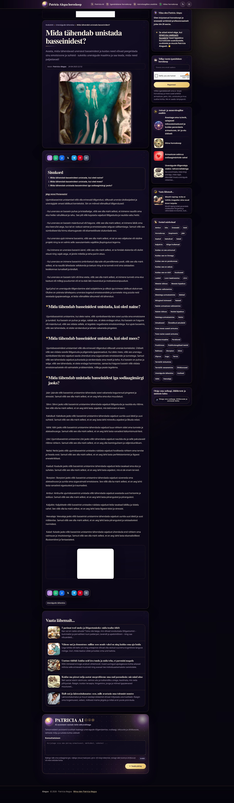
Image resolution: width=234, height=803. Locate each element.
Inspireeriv (173, 233)
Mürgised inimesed (163, 300)
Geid (185, 227)
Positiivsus (159, 345)
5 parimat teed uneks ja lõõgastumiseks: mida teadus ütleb (91, 627)
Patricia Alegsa (59, 66)
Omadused (159, 323)
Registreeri (171, 85)
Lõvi (185, 278)
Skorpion (170, 351)
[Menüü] (189, 4)
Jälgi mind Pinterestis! (56, 194)
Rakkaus (158, 351)
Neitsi (180, 317)
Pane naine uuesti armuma (166, 334)
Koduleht (50, 25)
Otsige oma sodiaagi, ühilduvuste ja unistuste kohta (171, 400)
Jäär (183, 233)
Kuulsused (179, 272)
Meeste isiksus (161, 283)
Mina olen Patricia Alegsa (170, 12)
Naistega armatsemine (164, 317)
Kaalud (158, 239)
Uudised (180, 373)
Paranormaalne (161, 339)
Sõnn (180, 351)
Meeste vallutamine (163, 289)
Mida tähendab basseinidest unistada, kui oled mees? (76, 181)
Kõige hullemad (173, 244)
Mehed (182, 295)
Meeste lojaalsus (178, 283)
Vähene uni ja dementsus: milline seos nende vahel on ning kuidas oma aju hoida (101, 644)
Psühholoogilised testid (178, 345)
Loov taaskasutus (172, 278)
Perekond (176, 339)
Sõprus (158, 356)
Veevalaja (167, 379)
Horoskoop (160, 233)
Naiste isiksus (161, 311)
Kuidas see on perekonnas (166, 261)
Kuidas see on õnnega (164, 255)
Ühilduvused (182, 367)
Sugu (167, 356)
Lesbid (158, 278)
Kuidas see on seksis (163, 267)
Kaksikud (169, 239)
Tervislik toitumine (163, 362)
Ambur (158, 227)
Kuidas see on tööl (163, 272)
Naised (178, 300)
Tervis (175, 356)
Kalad (178, 239)
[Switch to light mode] (182, 4)
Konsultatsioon (52, 738)
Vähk (157, 379)
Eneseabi (175, 227)
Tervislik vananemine (164, 367)
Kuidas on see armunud (165, 250)
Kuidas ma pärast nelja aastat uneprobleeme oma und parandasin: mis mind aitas (102, 677)
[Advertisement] (95, 14)
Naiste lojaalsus (177, 311)
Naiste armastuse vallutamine (167, 306)
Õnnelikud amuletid (176, 323)
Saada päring (135, 766)
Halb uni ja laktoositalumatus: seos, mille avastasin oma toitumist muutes (98, 693)
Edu (166, 227)
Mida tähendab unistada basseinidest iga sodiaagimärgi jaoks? (81, 185)
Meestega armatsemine (165, 295)
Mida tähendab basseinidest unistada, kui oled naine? (76, 177)
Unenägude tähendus (65, 25)
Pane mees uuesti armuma (166, 328)
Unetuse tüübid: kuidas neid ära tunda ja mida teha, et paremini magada (98, 660)
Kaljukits (158, 244)
